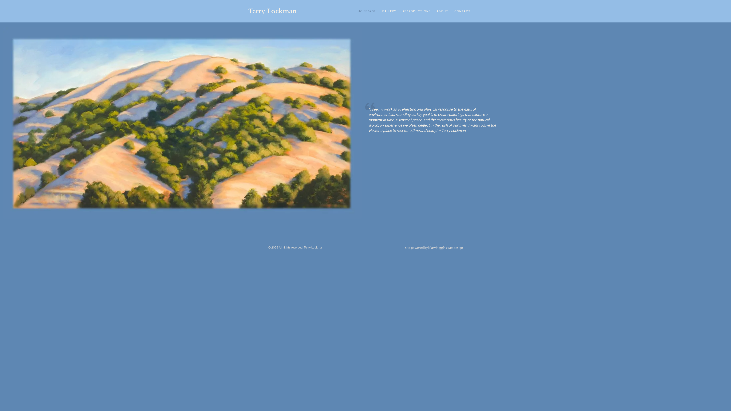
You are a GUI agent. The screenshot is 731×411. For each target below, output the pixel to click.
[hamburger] (301, 11)
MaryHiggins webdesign (445, 248)
